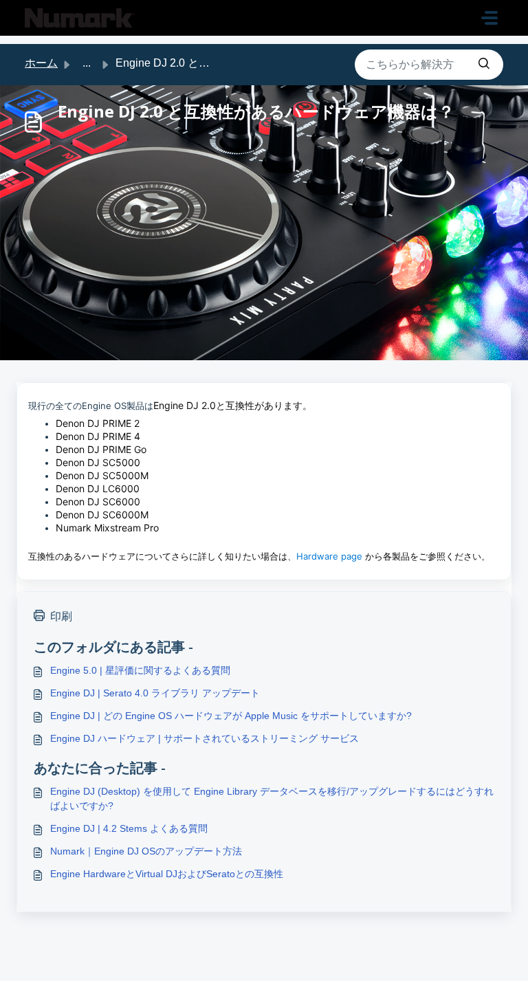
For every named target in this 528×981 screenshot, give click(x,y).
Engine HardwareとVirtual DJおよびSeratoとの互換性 (166, 873)
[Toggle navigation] (489, 17)
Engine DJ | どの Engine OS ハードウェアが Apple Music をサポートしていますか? (231, 715)
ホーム (41, 63)
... (86, 63)
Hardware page (329, 556)
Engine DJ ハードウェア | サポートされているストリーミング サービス (204, 738)
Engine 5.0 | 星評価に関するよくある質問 (140, 670)
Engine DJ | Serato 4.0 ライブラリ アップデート (155, 692)
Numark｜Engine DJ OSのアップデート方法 (146, 851)
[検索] (484, 64)
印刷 (61, 616)
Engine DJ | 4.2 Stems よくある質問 (129, 828)
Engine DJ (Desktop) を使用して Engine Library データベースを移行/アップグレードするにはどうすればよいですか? (272, 798)
